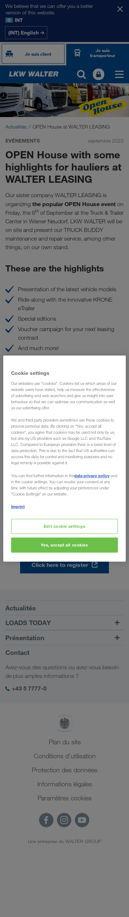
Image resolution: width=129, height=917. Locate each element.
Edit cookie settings (64, 526)
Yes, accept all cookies (64, 545)
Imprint (18, 506)
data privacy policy (92, 475)
